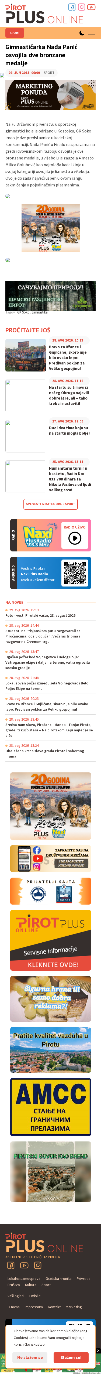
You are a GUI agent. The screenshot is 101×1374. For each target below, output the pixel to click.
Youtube (91, 7)
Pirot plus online (44, 13)
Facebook (72, 7)
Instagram (81, 7)
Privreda (83, 1278)
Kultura (30, 1285)
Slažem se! (71, 1358)
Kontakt (54, 1307)
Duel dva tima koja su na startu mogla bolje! (69, 430)
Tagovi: (10, 312)
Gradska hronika (59, 1278)
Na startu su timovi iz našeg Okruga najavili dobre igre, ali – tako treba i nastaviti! (69, 396)
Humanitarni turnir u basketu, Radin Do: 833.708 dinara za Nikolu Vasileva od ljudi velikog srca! (70, 479)
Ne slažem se (30, 1358)
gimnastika (40, 312)
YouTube (24, 1265)
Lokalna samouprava (24, 1278)
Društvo (14, 1285)
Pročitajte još (28, 330)
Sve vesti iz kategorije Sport (50, 504)
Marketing (74, 1307)
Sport (15, 33)
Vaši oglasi (16, 1296)
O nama (14, 1307)
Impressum (34, 1307)
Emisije (35, 1296)
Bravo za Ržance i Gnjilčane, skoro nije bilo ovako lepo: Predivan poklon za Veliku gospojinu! (68, 358)
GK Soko (23, 312)
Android (74, 573)
